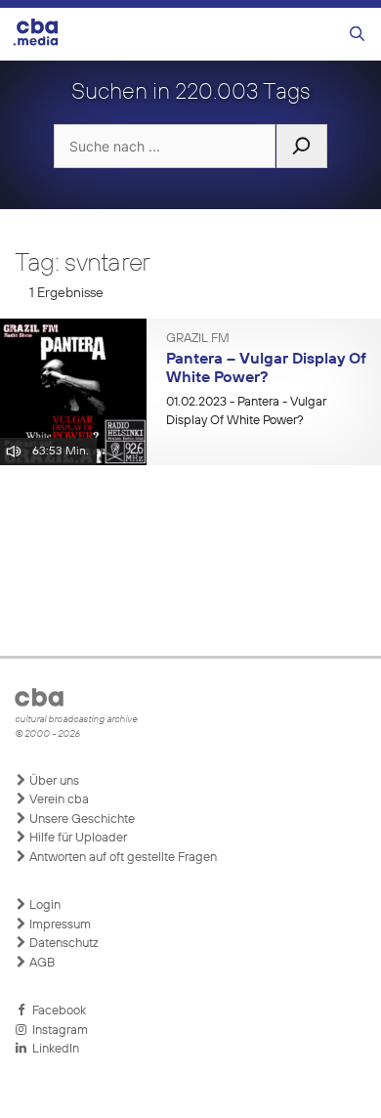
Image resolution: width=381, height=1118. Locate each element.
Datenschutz (62, 943)
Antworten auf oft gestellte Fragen (121, 857)
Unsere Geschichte (80, 819)
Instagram (57, 1030)
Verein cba (57, 800)
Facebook (56, 1011)
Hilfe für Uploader (76, 838)
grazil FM (198, 339)
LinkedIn (52, 1049)
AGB (40, 963)
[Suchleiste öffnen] (357, 35)
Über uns (52, 781)
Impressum (58, 925)
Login (43, 905)
